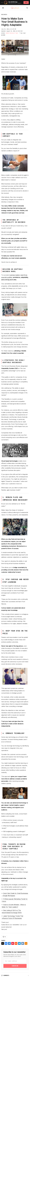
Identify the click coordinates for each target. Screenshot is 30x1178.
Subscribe (15, 966)
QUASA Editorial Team (12, 33)
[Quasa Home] (15, 8)
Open (26, 2)
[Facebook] (6, 943)
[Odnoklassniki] (26, 943)
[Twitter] (2, 943)
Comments (6, 975)
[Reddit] (16, 943)
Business (4, 14)
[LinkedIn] (9, 943)
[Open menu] (3, 8)
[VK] (22, 943)
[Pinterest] (12, 943)
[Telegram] (19, 943)
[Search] (27, 7)
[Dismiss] (2, 3)
